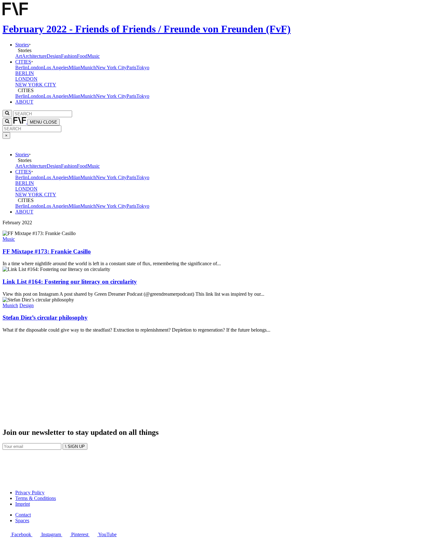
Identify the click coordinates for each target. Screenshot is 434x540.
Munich (88, 67)
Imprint (22, 504)
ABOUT (24, 102)
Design (54, 56)
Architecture (34, 56)
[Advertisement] (193, 377)
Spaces (22, 520)
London (36, 67)
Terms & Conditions (35, 498)
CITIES (23, 61)
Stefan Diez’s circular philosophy (45, 317)
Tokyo (142, 67)
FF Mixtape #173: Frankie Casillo (47, 251)
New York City (111, 67)
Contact (23, 514)
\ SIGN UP (75, 446)
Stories (22, 44)
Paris (131, 67)
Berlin (21, 67)
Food (82, 56)
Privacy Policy (29, 492)
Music (93, 56)
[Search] (7, 121)
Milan (74, 67)
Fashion (69, 56)
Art (18, 56)
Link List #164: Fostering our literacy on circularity (70, 281)
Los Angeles (56, 67)
